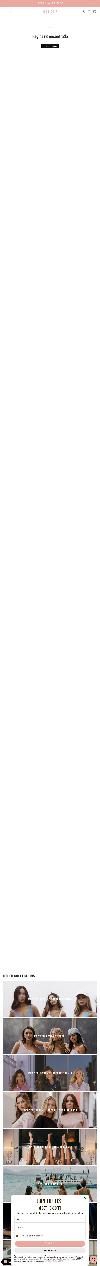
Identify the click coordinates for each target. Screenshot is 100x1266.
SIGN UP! (50, 1243)
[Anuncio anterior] (4, 3)
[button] (5, 11)
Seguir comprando (50, 46)
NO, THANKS (50, 1250)
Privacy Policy (50, 1261)
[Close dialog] (85, 1198)
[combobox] (19, 1235)
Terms (61, 1261)
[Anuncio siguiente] (96, 3)
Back (52, 513)
